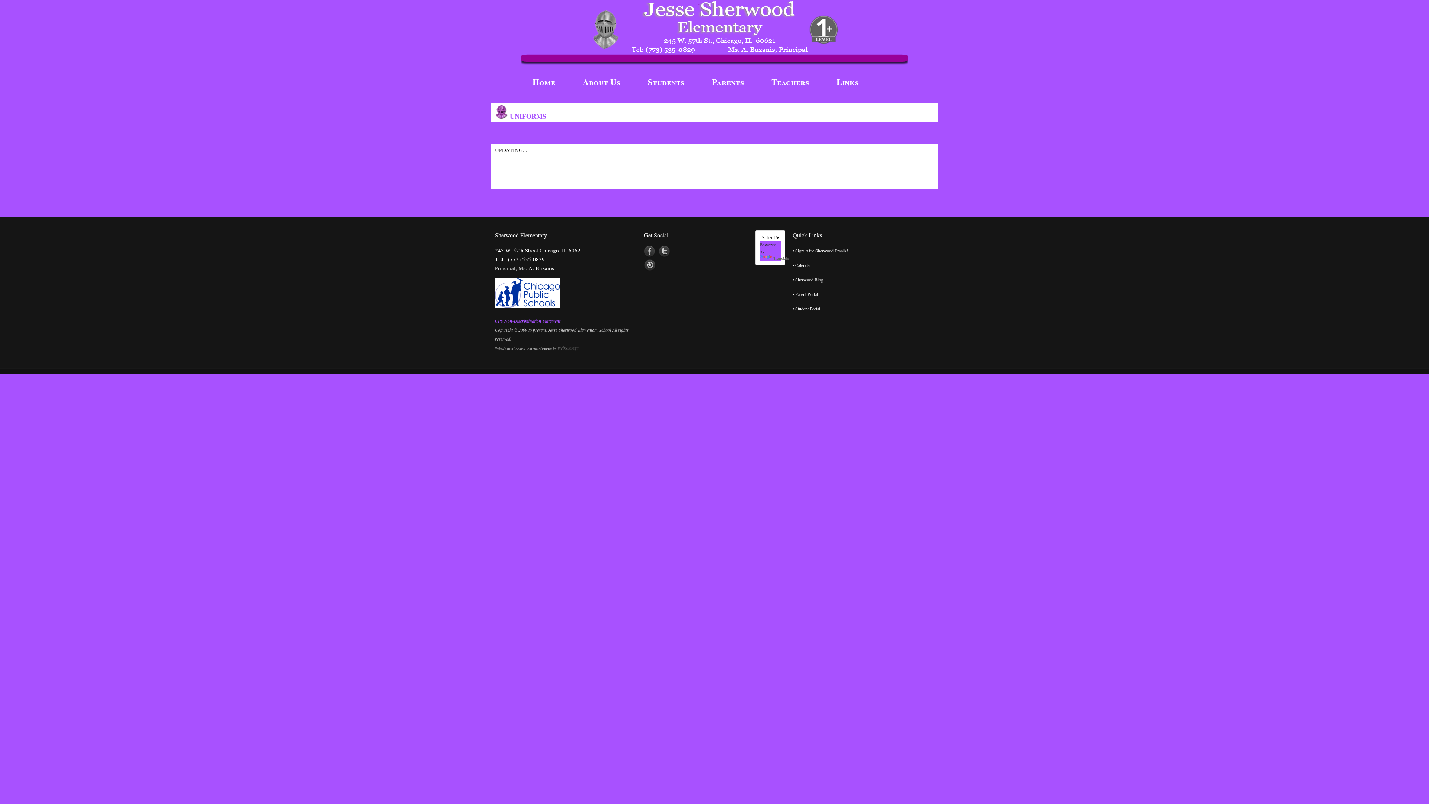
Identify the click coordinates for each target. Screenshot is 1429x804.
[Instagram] (650, 265)
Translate (781, 258)
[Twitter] (665, 252)
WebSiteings (568, 348)
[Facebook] (650, 252)
